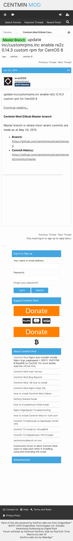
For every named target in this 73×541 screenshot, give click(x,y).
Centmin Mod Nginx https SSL (30, 388)
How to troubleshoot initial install (31, 404)
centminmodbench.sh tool (28, 440)
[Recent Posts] (12, 14)
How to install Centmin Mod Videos (32, 393)
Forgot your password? (26, 282)
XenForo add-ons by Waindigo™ (36, 537)
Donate (36, 311)
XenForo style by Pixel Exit (49, 531)
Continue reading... (16, 107)
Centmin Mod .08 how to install (30, 382)
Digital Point (50, 528)
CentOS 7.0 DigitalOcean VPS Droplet (33, 435)
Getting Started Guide (25, 399)
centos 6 (27, 56)
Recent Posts (54, 22)
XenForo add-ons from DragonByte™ (52, 522)
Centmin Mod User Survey (28, 371)
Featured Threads (33, 22)
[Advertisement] (29, 197)
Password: (19, 272)
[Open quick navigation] (69, 32)
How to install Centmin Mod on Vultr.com (36, 415)
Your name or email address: (29, 260)
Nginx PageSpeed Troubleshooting (32, 410)
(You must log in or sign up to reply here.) (48, 238)
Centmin (22, 5)
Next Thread (64, 62)
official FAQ (29, 366)
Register (40, 290)
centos (14, 56)
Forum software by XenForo (18, 531)
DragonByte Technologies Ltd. (38, 525)
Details (60, 525)
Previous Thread (47, 62)
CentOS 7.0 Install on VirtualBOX (31, 429)
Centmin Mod (21, 357)
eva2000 (20, 78)
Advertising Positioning (28, 528)
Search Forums (13, 22)
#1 (68, 70)
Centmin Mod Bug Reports (28, 377)
